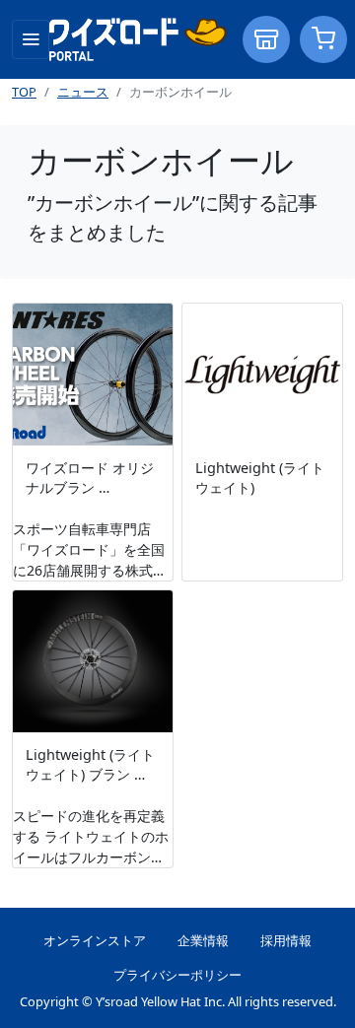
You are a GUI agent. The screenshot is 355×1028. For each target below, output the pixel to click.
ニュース (82, 92)
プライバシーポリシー (177, 975)
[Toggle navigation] (30, 39)
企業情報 (203, 940)
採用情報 (286, 940)
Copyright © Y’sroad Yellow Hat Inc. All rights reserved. (178, 1001)
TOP (24, 92)
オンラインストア (94, 940)
